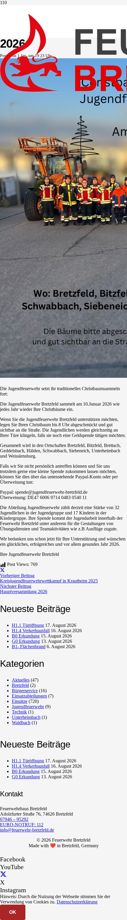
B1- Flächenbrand (28, 646)
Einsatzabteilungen (29, 695)
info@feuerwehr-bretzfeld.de (27, 829)
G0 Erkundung (26, 641)
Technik (19, 711)
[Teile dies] (2, 570)
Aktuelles (21, 679)
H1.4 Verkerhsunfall (31, 630)
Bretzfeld (20, 685)
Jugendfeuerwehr (28, 706)
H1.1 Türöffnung (28, 625)
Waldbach (21, 722)
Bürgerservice (25, 690)
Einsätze (19, 701)
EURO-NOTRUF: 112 (21, 824)
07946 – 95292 (14, 819)
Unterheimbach (26, 717)
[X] (3, 874)
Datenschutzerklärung (77, 901)
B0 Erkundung (26, 635)
